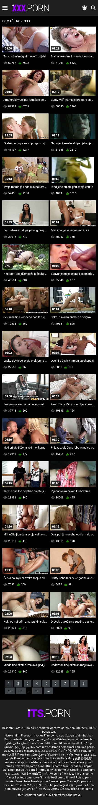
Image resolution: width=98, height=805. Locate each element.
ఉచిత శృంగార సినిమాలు (45, 754)
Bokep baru (22, 781)
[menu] (5, 8)
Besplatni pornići (27, 769)
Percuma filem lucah (63, 773)
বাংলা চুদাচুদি (73, 743)
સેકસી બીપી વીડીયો (69, 750)
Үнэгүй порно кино (57, 762)
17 (37, 691)
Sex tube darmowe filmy (30, 777)
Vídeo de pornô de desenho (76, 739)
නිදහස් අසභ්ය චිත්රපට (57, 788)
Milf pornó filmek (56, 743)
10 (10, 691)
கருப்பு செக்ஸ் (49, 750)
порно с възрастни (28, 750)
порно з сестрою (16, 762)
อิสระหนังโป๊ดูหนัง (38, 773)
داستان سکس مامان (17, 743)
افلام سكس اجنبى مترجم (43, 739)
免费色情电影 (83, 758)
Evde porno (37, 743)
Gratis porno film (57, 766)
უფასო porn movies (39, 747)
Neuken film (12, 735)
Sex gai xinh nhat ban (79, 735)
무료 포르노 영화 (16, 773)
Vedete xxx (36, 762)
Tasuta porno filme (43, 781)
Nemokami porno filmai (30, 766)
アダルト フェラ (37, 785)
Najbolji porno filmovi (61, 777)
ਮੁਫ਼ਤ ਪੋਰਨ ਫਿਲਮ (47, 758)
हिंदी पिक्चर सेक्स (21, 754)
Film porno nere (54, 735)
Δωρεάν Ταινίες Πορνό (71, 781)
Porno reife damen (16, 739)
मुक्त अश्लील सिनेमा (32, 788)
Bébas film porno (82, 788)
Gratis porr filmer (63, 747)
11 (21, 691)
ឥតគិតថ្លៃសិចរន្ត (66, 758)
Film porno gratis (59, 785)
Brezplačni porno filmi (81, 769)
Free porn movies (32, 735)
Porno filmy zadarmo (53, 769)
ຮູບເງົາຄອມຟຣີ (80, 785)
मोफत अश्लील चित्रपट (71, 754)
